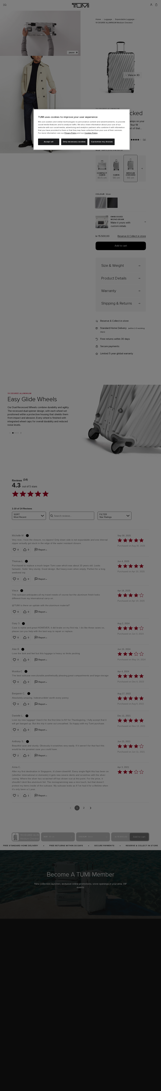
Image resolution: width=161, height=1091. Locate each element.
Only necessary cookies (74, 142)
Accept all (48, 142)
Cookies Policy (90, 133)
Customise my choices (102, 142)
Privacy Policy (70, 133)
